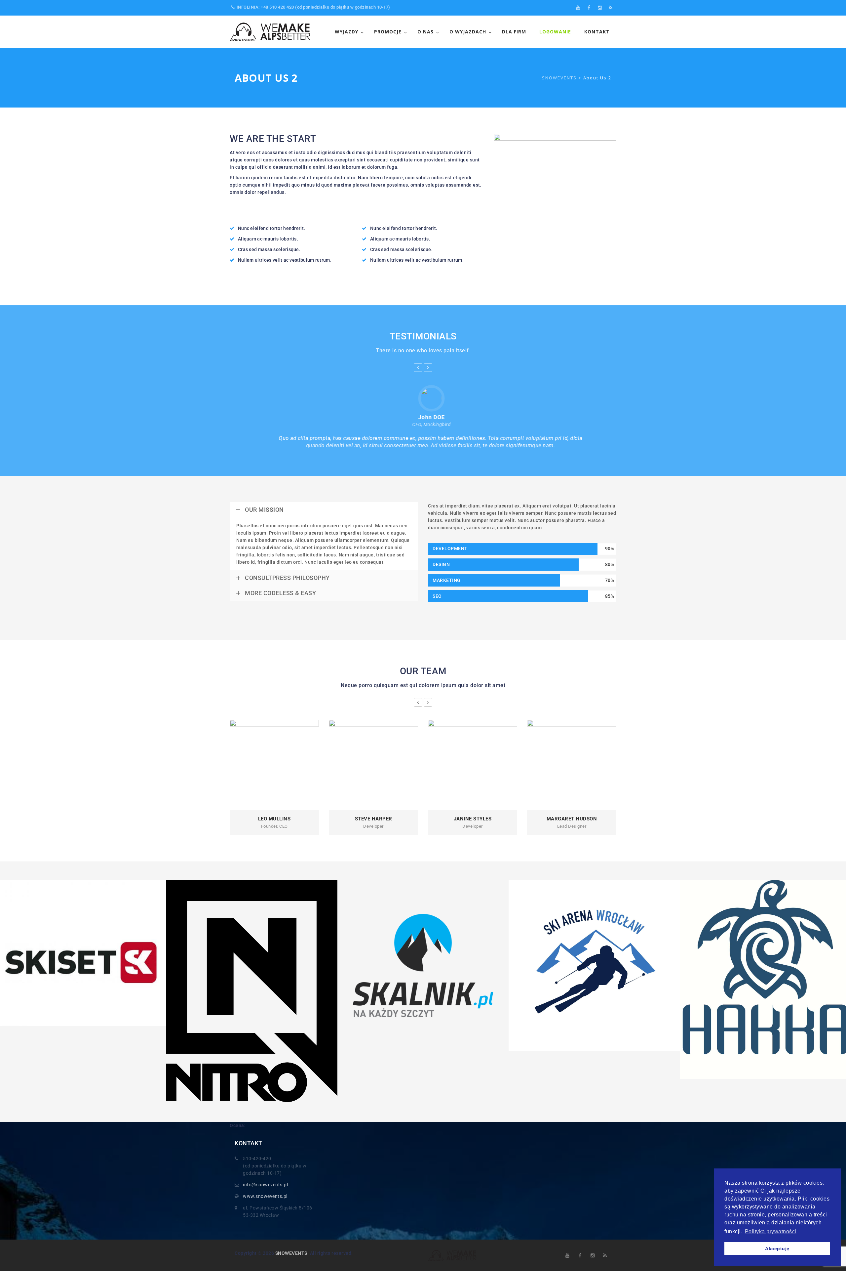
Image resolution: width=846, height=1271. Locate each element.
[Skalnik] (423, 965)
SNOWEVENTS (291, 1253)
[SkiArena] (594, 965)
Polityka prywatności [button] (770, 1231)
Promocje (388, 31)
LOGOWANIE (555, 31)
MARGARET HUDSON (572, 819)
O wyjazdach (467, 31)
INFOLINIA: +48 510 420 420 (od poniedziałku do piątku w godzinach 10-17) (313, 7)
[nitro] (251, 991)
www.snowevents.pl (265, 1196)
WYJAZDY (346, 31)
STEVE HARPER (373, 819)
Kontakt (597, 31)
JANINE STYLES (473, 819)
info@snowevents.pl (265, 1184)
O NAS (425, 31)
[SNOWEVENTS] (271, 32)
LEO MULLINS (274, 819)
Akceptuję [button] (777, 1248)
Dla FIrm (514, 31)
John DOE (423, 417)
